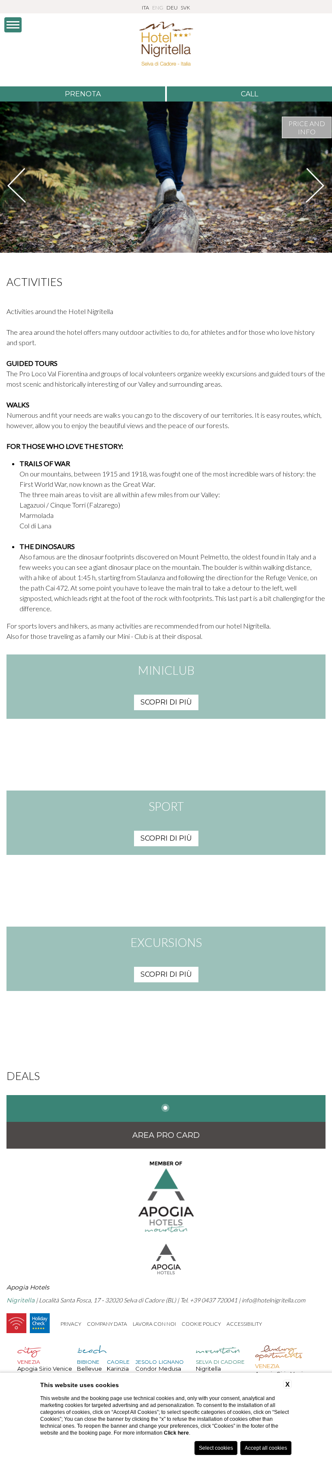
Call (249, 94)
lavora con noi (154, 1324)
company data (107, 1324)
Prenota (83, 94)
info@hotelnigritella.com (273, 1300)
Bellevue (89, 1368)
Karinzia (118, 1368)
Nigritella (208, 1368)
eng (157, 7)
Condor (146, 1368)
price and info (306, 127)
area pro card (166, 1135)
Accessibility (244, 1324)
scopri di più (166, 702)
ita (145, 7)
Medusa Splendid (171, 1372)
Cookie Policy (201, 1324)
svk (185, 7)
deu (172, 7)
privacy (71, 1324)
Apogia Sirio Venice (44, 1368)
